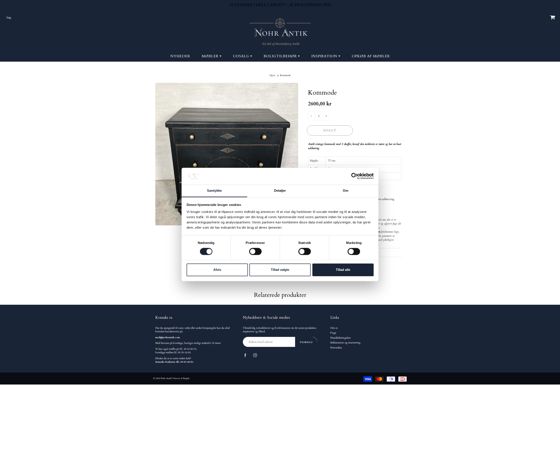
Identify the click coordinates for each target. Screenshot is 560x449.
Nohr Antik (166, 378)
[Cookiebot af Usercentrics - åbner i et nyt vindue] (354, 176)
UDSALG (241, 56)
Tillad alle (343, 269)
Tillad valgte (280, 269)
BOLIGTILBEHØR (281, 56)
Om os (334, 328)
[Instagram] (255, 355)
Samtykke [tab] (214, 190)
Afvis (217, 269)
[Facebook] (245, 355)
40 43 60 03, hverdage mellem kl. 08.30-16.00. (176, 350)
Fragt (333, 332)
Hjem (272, 75)
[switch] (255, 251)
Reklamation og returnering (345, 342)
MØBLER (211, 56)
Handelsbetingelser (340, 337)
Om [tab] (345, 190)
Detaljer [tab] (280, 190)
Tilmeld (306, 342)
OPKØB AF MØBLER (371, 56)
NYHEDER (180, 56)
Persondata (336, 347)
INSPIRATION (324, 56)
